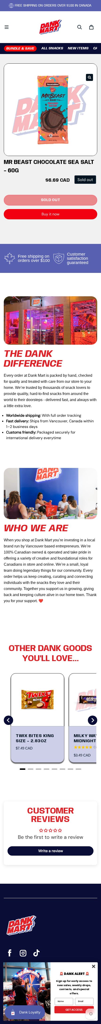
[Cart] (91, 27)
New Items (78, 48)
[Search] (79, 27)
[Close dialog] (93, 966)
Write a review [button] (50, 850)
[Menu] (6, 27)
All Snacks (52, 48)
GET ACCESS (74, 1009)
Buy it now (50, 214)
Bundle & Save (20, 49)
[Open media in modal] (89, 77)
